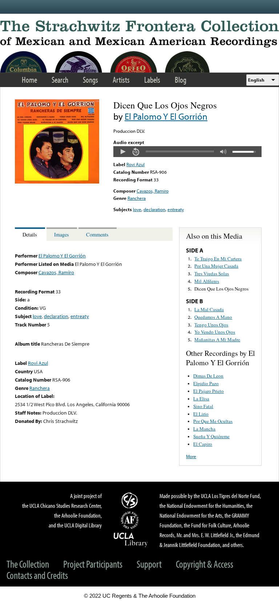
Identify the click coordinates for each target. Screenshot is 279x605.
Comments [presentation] (97, 234)
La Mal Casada (209, 309)
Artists (121, 79)
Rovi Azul (135, 164)
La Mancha (204, 428)
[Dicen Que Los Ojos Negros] (57, 182)
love (137, 209)
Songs (90, 79)
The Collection (28, 563)
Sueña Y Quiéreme (211, 436)
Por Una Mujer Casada (216, 266)
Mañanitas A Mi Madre (217, 339)
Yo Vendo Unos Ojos (214, 332)
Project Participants (92, 563)
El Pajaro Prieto (208, 391)
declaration (154, 209)
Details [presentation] (30, 234)
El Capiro (202, 444)
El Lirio (201, 414)
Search (60, 79)
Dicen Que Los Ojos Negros (221, 288)
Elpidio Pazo (206, 383)
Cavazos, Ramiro (153, 191)
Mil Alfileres (206, 281)
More (191, 456)
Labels (152, 79)
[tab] (30, 234)
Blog (180, 79)
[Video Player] (187, 151)
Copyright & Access (204, 563)
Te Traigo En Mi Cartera (218, 258)
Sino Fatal (203, 406)
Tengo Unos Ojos (211, 324)
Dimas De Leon (208, 376)
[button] (122, 152)
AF (131, 520)
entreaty (175, 209)
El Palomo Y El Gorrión (166, 116)
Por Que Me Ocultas (212, 421)
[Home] (139, 34)
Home (29, 79)
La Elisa (201, 398)
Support (149, 563)
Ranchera (137, 198)
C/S (131, 500)
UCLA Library (131, 539)
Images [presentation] (61, 234)
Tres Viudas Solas (211, 273)
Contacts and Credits (37, 575)
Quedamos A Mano (213, 317)
